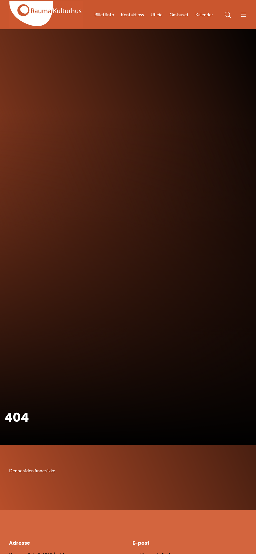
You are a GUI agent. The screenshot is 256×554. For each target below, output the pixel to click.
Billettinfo (104, 14)
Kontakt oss (132, 14)
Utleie (156, 14)
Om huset (179, 14)
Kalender (204, 14)
